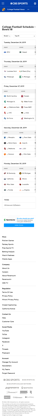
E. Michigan (26, 77)
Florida (10, 190)
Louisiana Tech (12, 71)
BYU (8, 52)
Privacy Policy (7, 296)
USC (10, 113)
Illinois (24, 179)
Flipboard (6, 353)
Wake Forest (28, 102)
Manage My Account (10, 362)
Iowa (27, 113)
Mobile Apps (7, 259)
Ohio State (27, 154)
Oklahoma (11, 149)
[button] (2, 3)
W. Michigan (26, 173)
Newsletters (6, 366)
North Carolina (12, 96)
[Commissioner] (26, 391)
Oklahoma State (14, 107)
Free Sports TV (8, 248)
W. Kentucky (11, 173)
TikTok (4, 334)
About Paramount (9, 276)
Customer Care (8, 322)
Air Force (10, 118)
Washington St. (29, 118)
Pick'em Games (8, 241)
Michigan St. (11, 102)
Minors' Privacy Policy (10, 300)
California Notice (8, 309)
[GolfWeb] (29, 397)
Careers (5, 272)
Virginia (26, 190)
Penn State (27, 137)
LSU (24, 149)
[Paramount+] (12, 392)
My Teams (6, 369)
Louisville (25, 184)
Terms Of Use (7, 292)
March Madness (8, 255)
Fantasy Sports (7, 244)
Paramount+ (6, 279)
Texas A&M (27, 107)
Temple (26, 96)
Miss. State (10, 184)
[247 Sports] (12, 387)
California (10, 179)
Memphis (11, 137)
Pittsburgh (10, 77)
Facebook (6, 342)
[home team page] (5, 52)
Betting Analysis (8, 252)
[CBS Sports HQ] (28, 380)
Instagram (6, 338)
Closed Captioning (9, 305)
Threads (5, 349)
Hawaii (24, 52)
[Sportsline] (27, 387)
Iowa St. (24, 143)
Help (4, 318)
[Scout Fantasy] (18, 397)
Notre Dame (12, 143)
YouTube (5, 331)
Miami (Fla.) (26, 71)
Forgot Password (8, 373)
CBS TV (5, 283)
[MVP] (7, 396)
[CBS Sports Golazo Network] (19, 384)
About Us (5, 268)
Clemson (11, 154)
